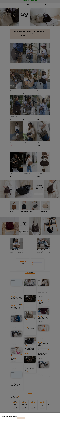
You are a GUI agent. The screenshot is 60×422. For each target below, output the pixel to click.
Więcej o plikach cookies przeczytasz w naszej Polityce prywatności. (9, 416)
